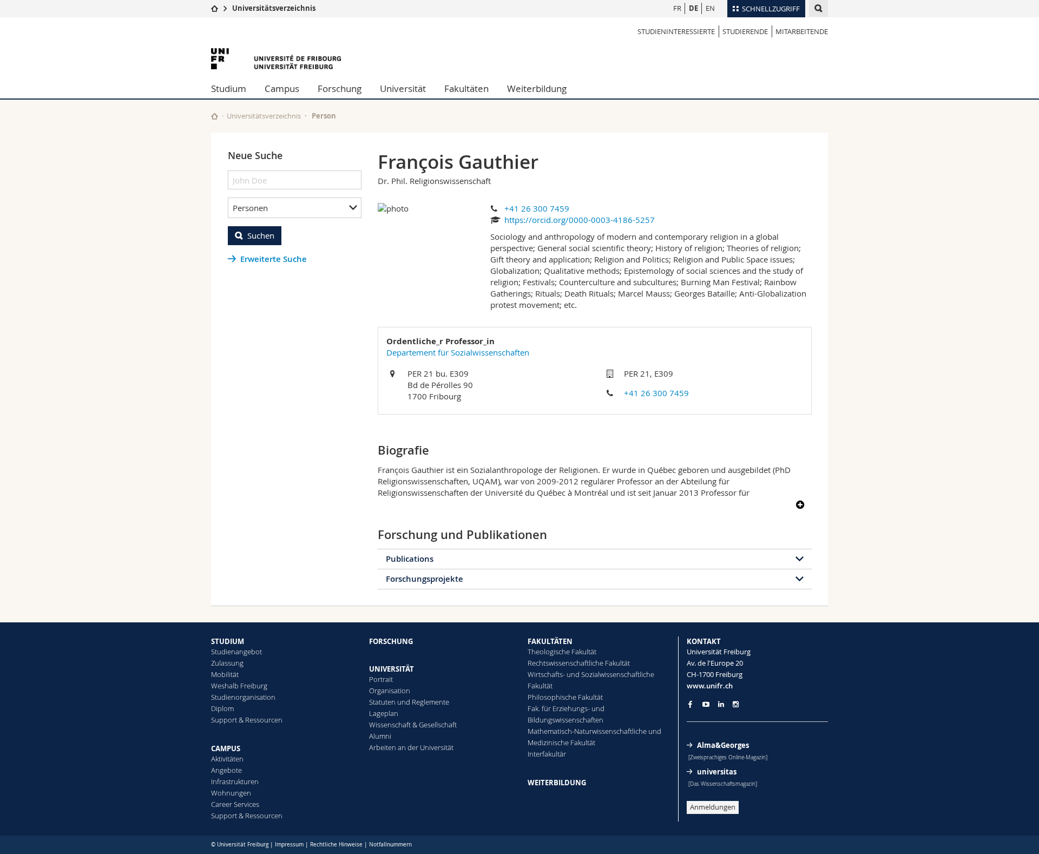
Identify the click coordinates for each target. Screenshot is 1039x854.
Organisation (389, 690)
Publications (409, 558)
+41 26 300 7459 (536, 208)
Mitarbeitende (801, 31)
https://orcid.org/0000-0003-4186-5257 (579, 219)
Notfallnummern (390, 844)
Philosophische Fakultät (565, 697)
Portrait (381, 679)
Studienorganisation (243, 697)
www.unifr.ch (710, 686)
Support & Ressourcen (246, 720)
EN (710, 8)
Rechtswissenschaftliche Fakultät (579, 663)
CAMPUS (225, 748)
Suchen (260, 235)
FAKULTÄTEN (550, 641)
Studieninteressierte (676, 31)
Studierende (745, 31)
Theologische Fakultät (562, 651)
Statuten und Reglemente (409, 702)
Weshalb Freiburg (239, 686)
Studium (228, 88)
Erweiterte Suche (273, 259)
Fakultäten (466, 88)
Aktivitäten (227, 759)
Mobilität (225, 674)
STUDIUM (227, 641)
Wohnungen (231, 793)
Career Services (235, 804)
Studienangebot (236, 651)
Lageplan (383, 713)
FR (677, 8)
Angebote (226, 770)
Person (324, 116)
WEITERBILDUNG (557, 782)
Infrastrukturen (235, 781)
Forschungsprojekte (424, 578)
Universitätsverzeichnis (273, 8)
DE (693, 8)
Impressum (289, 844)
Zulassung (227, 663)
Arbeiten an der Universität (411, 747)
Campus (282, 88)
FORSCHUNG (391, 641)
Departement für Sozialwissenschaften (457, 352)
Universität (403, 88)
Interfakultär (547, 754)
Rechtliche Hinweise (336, 844)
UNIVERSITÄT (391, 669)
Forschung (339, 88)
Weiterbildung (537, 88)
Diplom (222, 708)
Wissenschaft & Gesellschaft (413, 725)
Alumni (380, 736)
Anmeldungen (712, 807)
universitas (716, 772)
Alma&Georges (723, 745)
